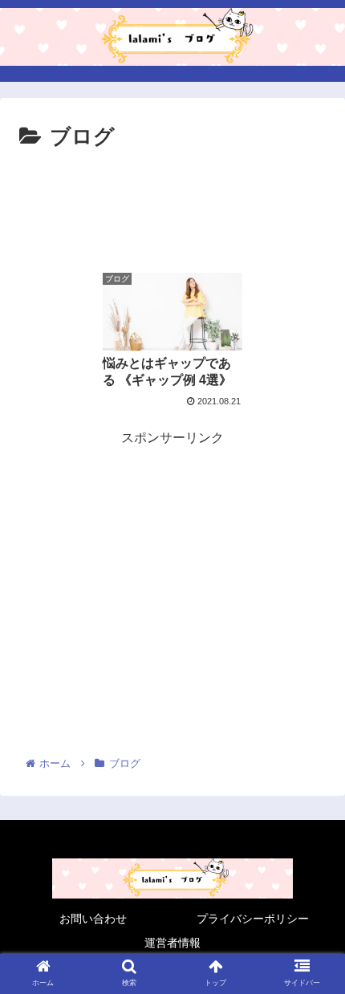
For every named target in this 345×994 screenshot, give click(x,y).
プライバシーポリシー (253, 918)
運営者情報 (172, 942)
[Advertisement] (172, 204)
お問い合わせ (93, 918)
